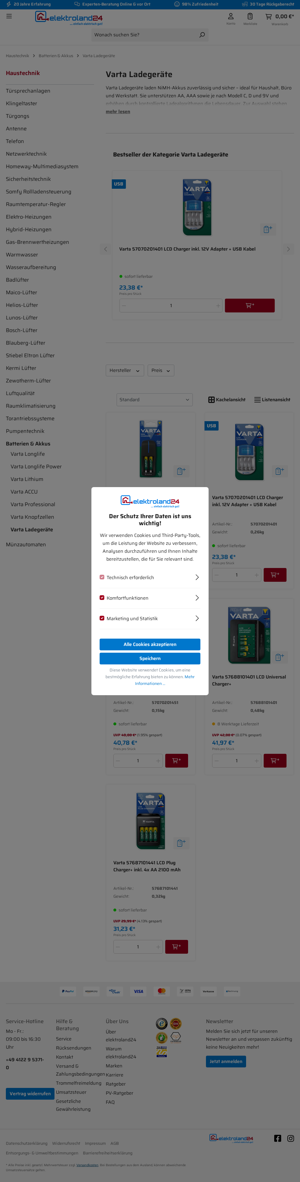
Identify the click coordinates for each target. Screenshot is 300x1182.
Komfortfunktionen (128, 598)
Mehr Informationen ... (165, 680)
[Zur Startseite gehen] (150, 501)
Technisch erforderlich (130, 577)
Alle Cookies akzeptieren (150, 644)
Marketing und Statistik (132, 618)
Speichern (150, 658)
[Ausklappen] (197, 576)
